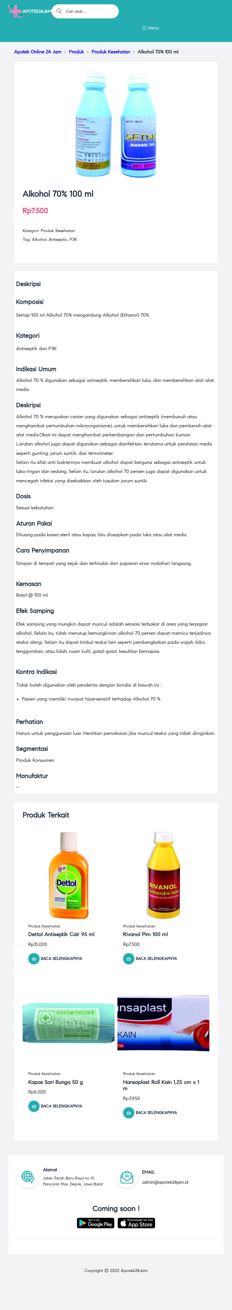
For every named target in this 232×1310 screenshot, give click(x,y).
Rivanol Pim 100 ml (145, 934)
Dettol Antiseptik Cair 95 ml (61, 934)
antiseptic (58, 239)
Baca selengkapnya (61, 958)
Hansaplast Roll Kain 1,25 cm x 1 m (161, 1085)
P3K (73, 239)
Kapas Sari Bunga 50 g (55, 1082)
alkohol (39, 239)
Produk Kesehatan (58, 230)
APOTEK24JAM (37, 11)
